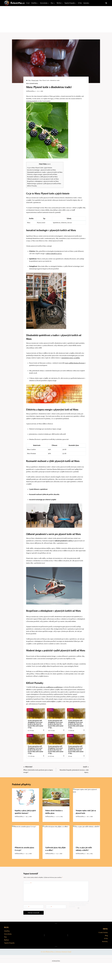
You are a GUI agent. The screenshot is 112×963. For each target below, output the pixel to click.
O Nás (80, 3)
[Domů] (26, 80)
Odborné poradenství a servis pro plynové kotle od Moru (43, 179)
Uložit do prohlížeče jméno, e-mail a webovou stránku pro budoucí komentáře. (78, 904)
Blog (106, 935)
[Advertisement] (56, 19)
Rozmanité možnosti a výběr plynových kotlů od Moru (42, 177)
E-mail (49, 907)
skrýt (49, 164)
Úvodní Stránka (103, 932)
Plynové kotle (34, 83)
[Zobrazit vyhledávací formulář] (106, 3)
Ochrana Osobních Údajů (63, 952)
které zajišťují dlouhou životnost (75, 363)
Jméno (26, 907)
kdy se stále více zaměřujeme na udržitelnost (49, 687)
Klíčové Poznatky (32, 186)
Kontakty (86, 3)
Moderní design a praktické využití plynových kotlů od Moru (44, 183)
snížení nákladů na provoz (54, 253)
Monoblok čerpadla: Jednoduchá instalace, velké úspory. (74, 769)
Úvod (27, 3)
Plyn (27, 83)
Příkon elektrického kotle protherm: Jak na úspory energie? (38, 769)
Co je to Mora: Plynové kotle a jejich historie (39, 168)
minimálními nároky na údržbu (70, 358)
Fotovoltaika (8, 934)
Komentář (27, 883)
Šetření (6, 940)
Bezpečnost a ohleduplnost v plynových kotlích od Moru (43, 181)
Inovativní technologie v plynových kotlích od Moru (41, 170)
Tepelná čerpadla (9, 943)
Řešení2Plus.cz (32, 91)
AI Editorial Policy (56, 960)
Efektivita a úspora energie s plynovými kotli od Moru (42, 174)
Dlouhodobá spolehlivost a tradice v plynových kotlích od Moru (44, 172)
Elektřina (7, 931)
